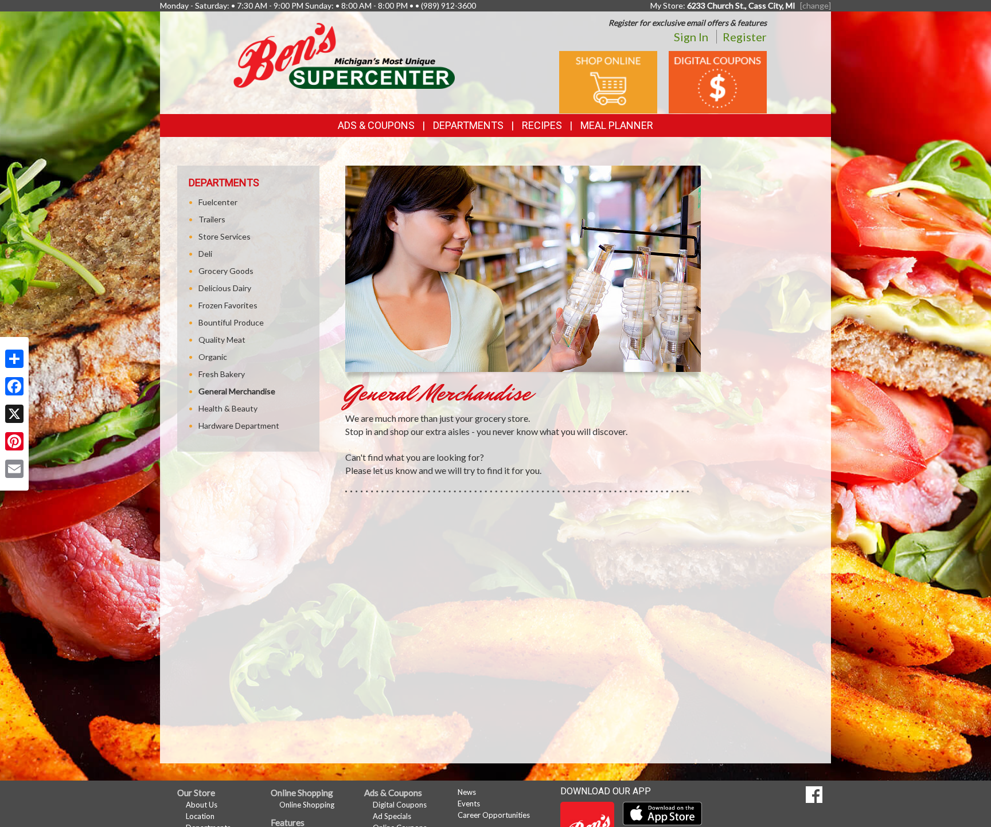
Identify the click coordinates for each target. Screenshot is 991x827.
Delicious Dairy (224, 288)
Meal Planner (616, 125)
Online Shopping (306, 804)
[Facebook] (14, 386)
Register (745, 37)
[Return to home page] (344, 55)
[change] (815, 5)
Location (200, 816)
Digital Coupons (400, 804)
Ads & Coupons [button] (376, 125)
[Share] (14, 358)
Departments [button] (468, 125)
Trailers (211, 219)
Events (469, 803)
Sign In (691, 37)
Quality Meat (221, 339)
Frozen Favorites (227, 305)
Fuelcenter (217, 202)
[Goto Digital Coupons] (718, 81)
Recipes (542, 125)
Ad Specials (392, 816)
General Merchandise (236, 391)
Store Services (224, 236)
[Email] (14, 468)
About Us (201, 804)
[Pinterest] (14, 441)
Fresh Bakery (221, 374)
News (467, 792)
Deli (205, 253)
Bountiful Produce (231, 322)
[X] (14, 413)
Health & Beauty (227, 408)
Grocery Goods (225, 271)
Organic (212, 357)
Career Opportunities (494, 815)
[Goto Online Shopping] (608, 81)
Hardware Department (238, 425)
